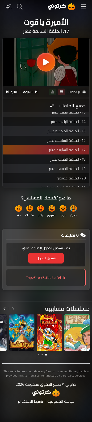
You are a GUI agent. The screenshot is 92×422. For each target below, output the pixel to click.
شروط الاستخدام (30, 401)
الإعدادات (74, 92)
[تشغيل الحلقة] (46, 62)
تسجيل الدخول (46, 258)
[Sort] (52, 105)
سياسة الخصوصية (60, 401)
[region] (46, 62)
